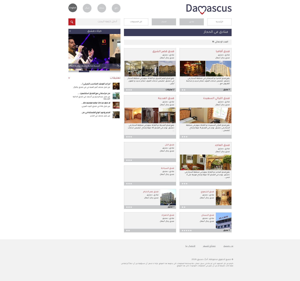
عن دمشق (228, 246)
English (72, 7)
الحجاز (163, 22)
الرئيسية (219, 22)
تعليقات (115, 78)
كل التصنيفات (136, 22)
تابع (116, 8)
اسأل (87, 8)
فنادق (191, 22)
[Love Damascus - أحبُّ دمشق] (209, 14)
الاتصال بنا (190, 246)
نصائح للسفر (209, 246)
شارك (101, 8)
